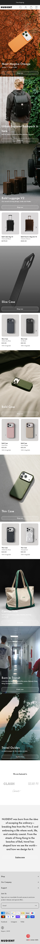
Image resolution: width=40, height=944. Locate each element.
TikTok (22, 922)
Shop (3, 876)
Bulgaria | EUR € (5, 931)
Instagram (14, 922)
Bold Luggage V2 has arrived (20, 2)
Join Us (3, 893)
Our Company (6, 882)
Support (4, 888)
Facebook (4, 922)
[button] (20, 7)
